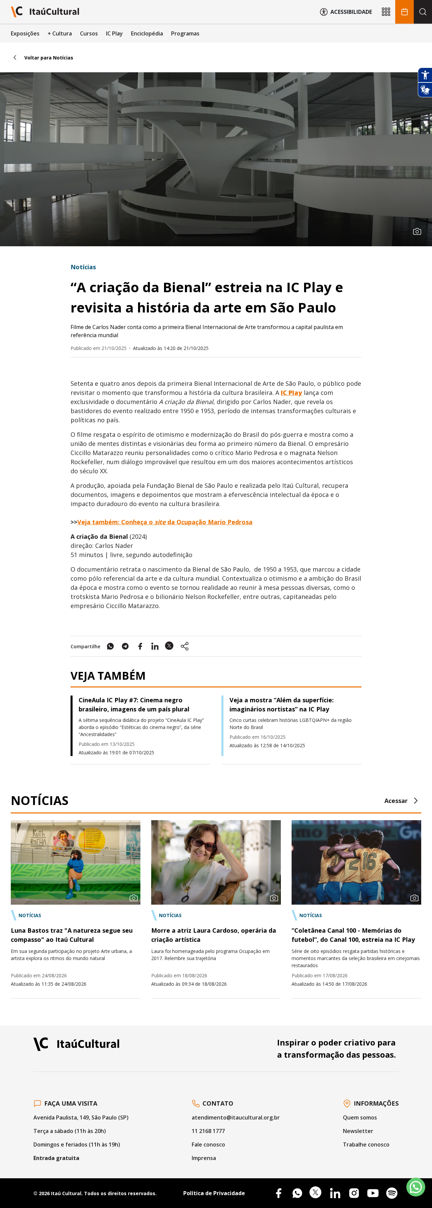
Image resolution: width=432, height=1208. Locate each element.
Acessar (396, 801)
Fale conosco (208, 1144)
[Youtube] (373, 1193)
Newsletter (358, 1131)
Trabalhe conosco (366, 1144)
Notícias (83, 267)
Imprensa (204, 1158)
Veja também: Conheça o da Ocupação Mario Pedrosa (164, 522)
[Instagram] (354, 1193)
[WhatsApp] (297, 1193)
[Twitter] (316, 1193)
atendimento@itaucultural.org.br (236, 1117)
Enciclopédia (147, 33)
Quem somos (360, 1117)
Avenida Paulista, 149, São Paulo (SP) (81, 1117)
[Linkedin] (335, 1193)
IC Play (114, 33)
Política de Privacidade (214, 1193)
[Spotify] (392, 1193)
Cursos (89, 33)
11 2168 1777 (208, 1131)
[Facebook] (278, 1193)
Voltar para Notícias (48, 57)
